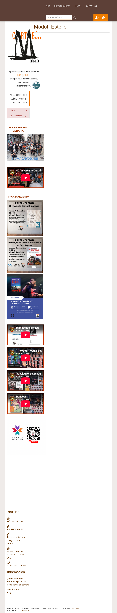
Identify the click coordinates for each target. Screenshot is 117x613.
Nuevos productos (62, 6)
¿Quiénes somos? (15, 578)
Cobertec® (75, 608)
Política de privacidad (17, 581)
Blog (9, 592)
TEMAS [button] (77, 6)
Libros (12, 110)
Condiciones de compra (18, 584)
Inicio (48, 6)
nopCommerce (23, 610)
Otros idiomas (16, 116)
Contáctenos (91, 6)
